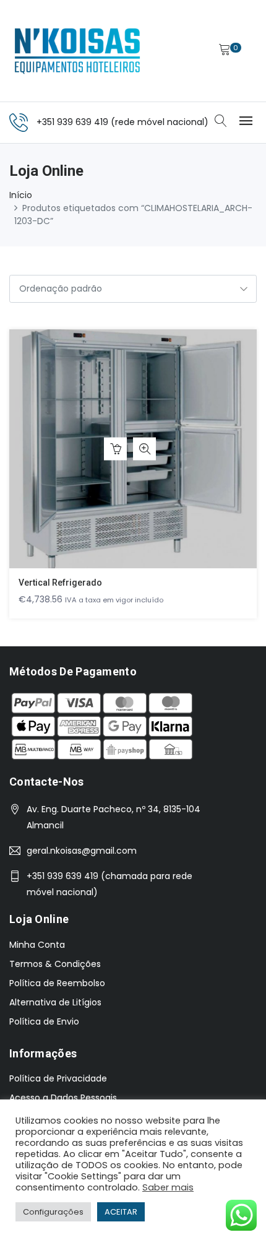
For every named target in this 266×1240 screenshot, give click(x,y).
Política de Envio (44, 1021)
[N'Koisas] (77, 50)
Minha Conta (37, 945)
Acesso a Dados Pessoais (63, 1097)
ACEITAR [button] (121, 1212)
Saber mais (168, 1187)
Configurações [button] (53, 1212)
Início (20, 195)
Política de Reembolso (57, 983)
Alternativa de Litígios (55, 1002)
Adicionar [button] (115, 449)
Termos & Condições (55, 964)
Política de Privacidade (58, 1078)
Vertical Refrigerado (60, 582)
